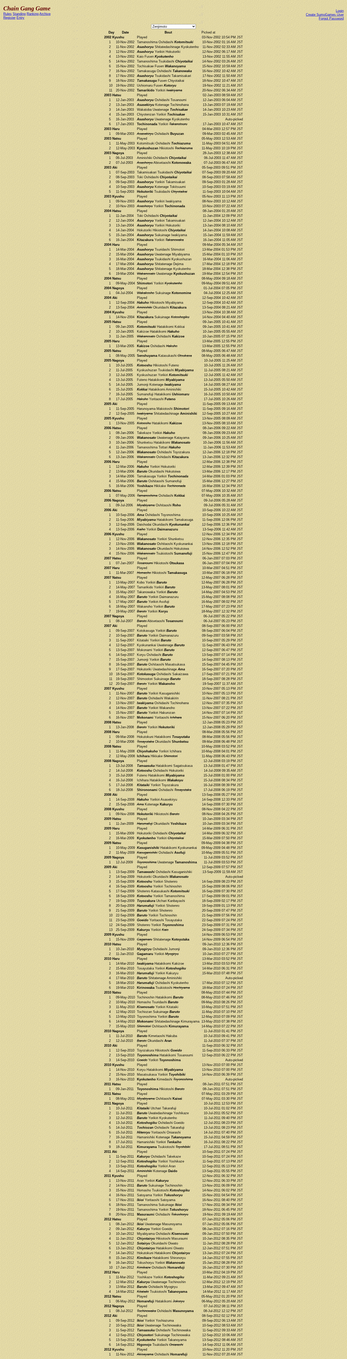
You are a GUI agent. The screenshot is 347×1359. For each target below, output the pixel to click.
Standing (19, 14)
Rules (7, 14)
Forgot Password (331, 18)
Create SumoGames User (325, 15)
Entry (20, 18)
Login (340, 11)
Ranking (33, 14)
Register (9, 18)
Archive (45, 14)
